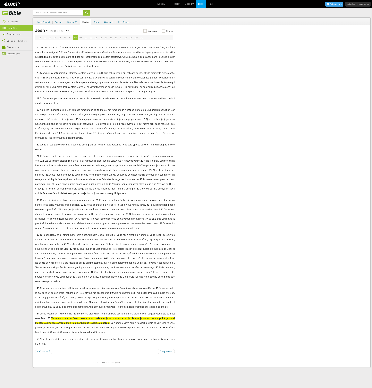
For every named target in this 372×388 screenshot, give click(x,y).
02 (45, 37)
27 (141, 179)
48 (38, 288)
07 (70, 37)
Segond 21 (72, 22)
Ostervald (108, 22)
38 (161, 223)
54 (38, 313)
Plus (210, 4)
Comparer (152, 31)
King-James (123, 22)
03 (50, 37)
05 (60, 37)
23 (142, 161)
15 (111, 37)
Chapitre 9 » (166, 351)
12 (96, 37)
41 (65, 244)
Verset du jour (13, 53)
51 (52, 297)
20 (136, 37)
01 (40, 37)
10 (86, 37)
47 (74, 277)
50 (111, 293)
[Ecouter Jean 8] (67, 31)
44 (105, 258)
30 (38, 200)
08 (75, 37)
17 (121, 37)
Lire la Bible (12, 28)
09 (80, 37)
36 (76, 219)
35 (127, 214)
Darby (96, 22)
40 (49, 239)
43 (133, 253)
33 (147, 205)
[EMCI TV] (12, 3)
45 (157, 267)
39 (38, 235)
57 (75, 327)
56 (112, 323)
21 (141, 37)
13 (101, 37)
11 (91, 37)
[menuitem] (16, 22)
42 (71, 249)
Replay (176, 4)
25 (150, 170)
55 (49, 318)
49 (157, 288)
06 (65, 37)
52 (146, 297)
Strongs (169, 31)
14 (106, 37)
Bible (201, 4)
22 (42, 161)
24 (138, 165)
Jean (40, 30)
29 (138, 188)
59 (38, 339)
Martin (85, 22)
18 (126, 37)
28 (53, 184)
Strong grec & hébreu (17, 41)
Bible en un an (13, 47)
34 (162, 209)
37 (146, 219)
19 (131, 37)
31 (97, 200)
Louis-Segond (43, 22)
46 (92, 272)
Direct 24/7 (163, 4)
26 (110, 175)
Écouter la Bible (14, 34)
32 (82, 205)
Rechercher (12, 21)
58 (164, 327)
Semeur (58, 22)
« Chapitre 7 (43, 351)
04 (55, 37)
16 (116, 37)
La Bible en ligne (11, 13)
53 (53, 307)
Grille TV (189, 4)
